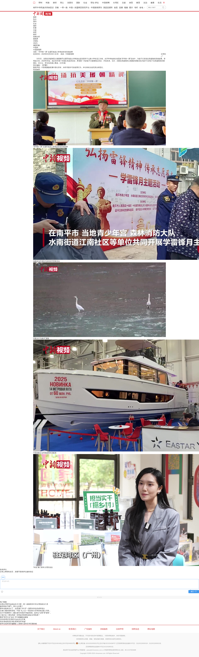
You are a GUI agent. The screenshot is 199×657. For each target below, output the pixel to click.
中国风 (35, 47)
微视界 (35, 39)
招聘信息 (135, 629)
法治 (145, 3)
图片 (131, 8)
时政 (48, 3)
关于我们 (41, 629)
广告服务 (88, 629)
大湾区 (116, 3)
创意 (116, 8)
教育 (138, 3)
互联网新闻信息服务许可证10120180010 (99, 646)
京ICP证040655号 (68, 643)
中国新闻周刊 (96, 8)
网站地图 (151, 629)
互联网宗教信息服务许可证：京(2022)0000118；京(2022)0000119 (139, 643)
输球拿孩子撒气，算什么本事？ (11, 606)
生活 (159, 3)
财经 (55, 3)
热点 (34, 19)
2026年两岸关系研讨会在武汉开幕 (12, 619)
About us (56, 629)
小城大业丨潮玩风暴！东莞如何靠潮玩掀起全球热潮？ (20, 615)
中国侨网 (106, 3)
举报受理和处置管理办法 (112, 650)
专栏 (136, 8)
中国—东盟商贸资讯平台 (79, 8)
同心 (62, 3)
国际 (78, 3)
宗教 (57, 8)
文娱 (124, 3)
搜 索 (164, 7)
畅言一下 (194, 591)
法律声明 (119, 629)
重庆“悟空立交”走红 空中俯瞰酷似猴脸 (14, 617)
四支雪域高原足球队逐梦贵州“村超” (13, 621)
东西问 (70, 3)
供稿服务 (104, 629)
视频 (126, 8)
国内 (34, 21)
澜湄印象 (36, 45)
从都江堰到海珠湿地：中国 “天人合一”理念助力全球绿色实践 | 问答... (25, 611)
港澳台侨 (36, 37)
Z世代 (35, 43)
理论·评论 (95, 3)
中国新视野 (37, 50)
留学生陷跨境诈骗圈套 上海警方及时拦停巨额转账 (18, 624)
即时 (40, 3)
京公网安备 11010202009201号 (88, 643)
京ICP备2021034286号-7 (108, 643)
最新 (34, 17)
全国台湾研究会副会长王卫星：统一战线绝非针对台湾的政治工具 (24, 604)
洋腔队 (35, 41)
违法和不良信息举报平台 (71, 650)
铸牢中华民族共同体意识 (43, 8)
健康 (152, 3)
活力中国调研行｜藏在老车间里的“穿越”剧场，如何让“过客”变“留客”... (25, 613)
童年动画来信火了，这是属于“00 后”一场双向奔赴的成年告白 (22, 608)
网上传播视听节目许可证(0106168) (50, 643)
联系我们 (72, 629)
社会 (85, 3)
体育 (131, 3)
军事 (34, 28)
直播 (121, 8)
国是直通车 (108, 8)
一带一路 (64, 8)
